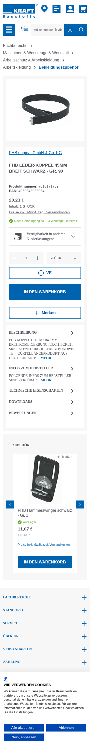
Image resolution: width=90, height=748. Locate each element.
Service (10, 623)
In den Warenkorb (45, 292)
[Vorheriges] (10, 504)
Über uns (11, 636)
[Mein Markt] (44, 8)
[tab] (42, 345)
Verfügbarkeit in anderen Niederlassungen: (46, 236)
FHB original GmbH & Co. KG (35, 153)
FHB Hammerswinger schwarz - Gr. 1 (45, 512)
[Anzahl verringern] (15, 258)
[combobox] (47, 30)
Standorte (13, 610)
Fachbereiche (17, 597)
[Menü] (9, 30)
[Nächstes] (80, 504)
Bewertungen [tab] (22, 413)
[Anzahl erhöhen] (38, 258)
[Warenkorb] (81, 8)
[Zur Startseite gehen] (20, 10)
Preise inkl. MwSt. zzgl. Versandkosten (39, 212)
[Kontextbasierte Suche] (24, 28)
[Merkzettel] (57, 8)
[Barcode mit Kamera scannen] (70, 30)
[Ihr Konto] (70, 8)
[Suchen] (81, 30)
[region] (45, 110)
